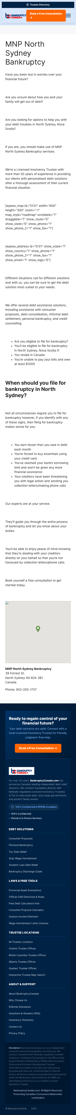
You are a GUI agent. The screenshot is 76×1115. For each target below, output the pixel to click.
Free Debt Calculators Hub (24, 903)
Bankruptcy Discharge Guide (25, 871)
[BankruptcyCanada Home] (21, 771)
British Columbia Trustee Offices (27, 955)
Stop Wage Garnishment (23, 858)
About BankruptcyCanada (24, 993)
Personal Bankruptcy (21, 844)
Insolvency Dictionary (21, 1019)
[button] (38, 628)
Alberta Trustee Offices (22, 961)
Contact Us (15, 1026)
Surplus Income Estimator (23, 916)
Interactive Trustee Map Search (27, 974)
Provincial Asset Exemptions (25, 890)
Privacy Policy (17, 1033)
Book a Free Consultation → (46, 15)
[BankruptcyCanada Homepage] (15, 15)
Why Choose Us (18, 1000)
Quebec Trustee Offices (22, 968)
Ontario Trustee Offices (22, 948)
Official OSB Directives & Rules (26, 896)
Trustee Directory (40, 4)
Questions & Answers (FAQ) (24, 1013)
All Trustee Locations (21, 941)
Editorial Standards (20, 1006)
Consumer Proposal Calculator (26, 909)
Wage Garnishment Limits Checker (28, 923)
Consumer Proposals (21, 838)
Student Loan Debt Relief (23, 864)
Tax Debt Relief (18, 851)
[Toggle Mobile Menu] (68, 15)
